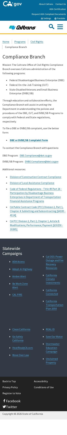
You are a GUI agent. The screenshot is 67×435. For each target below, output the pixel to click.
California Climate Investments (53, 279)
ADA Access (18, 261)
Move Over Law (20, 355)
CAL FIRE (17, 294)
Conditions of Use (44, 387)
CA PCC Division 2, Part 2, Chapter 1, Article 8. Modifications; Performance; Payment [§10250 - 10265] (36, 225)
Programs (20, 41)
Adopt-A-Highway (22, 269)
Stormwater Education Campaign (53, 347)
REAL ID (50, 329)
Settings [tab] (47, 18)
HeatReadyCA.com (22, 347)
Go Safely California (17, 338)
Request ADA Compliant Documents (49, 14)
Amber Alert (19, 276)
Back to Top (9, 381)
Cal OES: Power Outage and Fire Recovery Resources (54, 262)
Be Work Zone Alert (20, 285)
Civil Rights (37, 41)
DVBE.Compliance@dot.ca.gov (41, 161)
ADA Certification (57, 9)
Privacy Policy (10, 387)
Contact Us (60, 4)
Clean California (21, 329)
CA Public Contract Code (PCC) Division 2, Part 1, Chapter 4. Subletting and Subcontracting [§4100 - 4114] (38, 211)
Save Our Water (54, 336)
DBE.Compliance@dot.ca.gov (36, 155)
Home (5, 41)
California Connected (52, 291)
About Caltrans (46, 4)
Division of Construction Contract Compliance (35, 176)
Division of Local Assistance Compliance (32, 182)
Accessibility (41, 381)
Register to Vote (11, 393)
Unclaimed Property (52, 360)
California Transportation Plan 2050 (54, 304)
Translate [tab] (60, 18)
